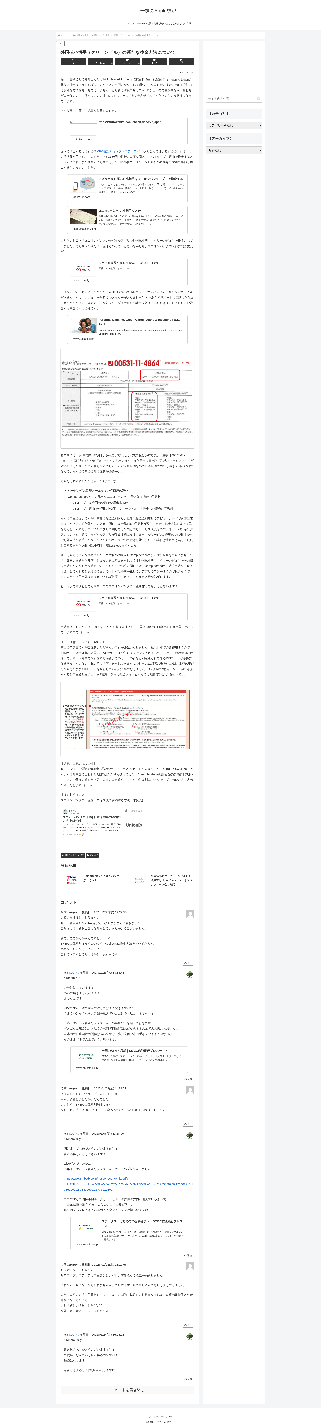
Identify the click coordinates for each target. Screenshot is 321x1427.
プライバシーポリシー (160, 1416)
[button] (181, 61)
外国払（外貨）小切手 (74, 855)
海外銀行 (94, 855)
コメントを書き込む (127, 1390)
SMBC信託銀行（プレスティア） (117, 151)
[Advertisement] (234, 67)
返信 (189, 963)
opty (74, 972)
